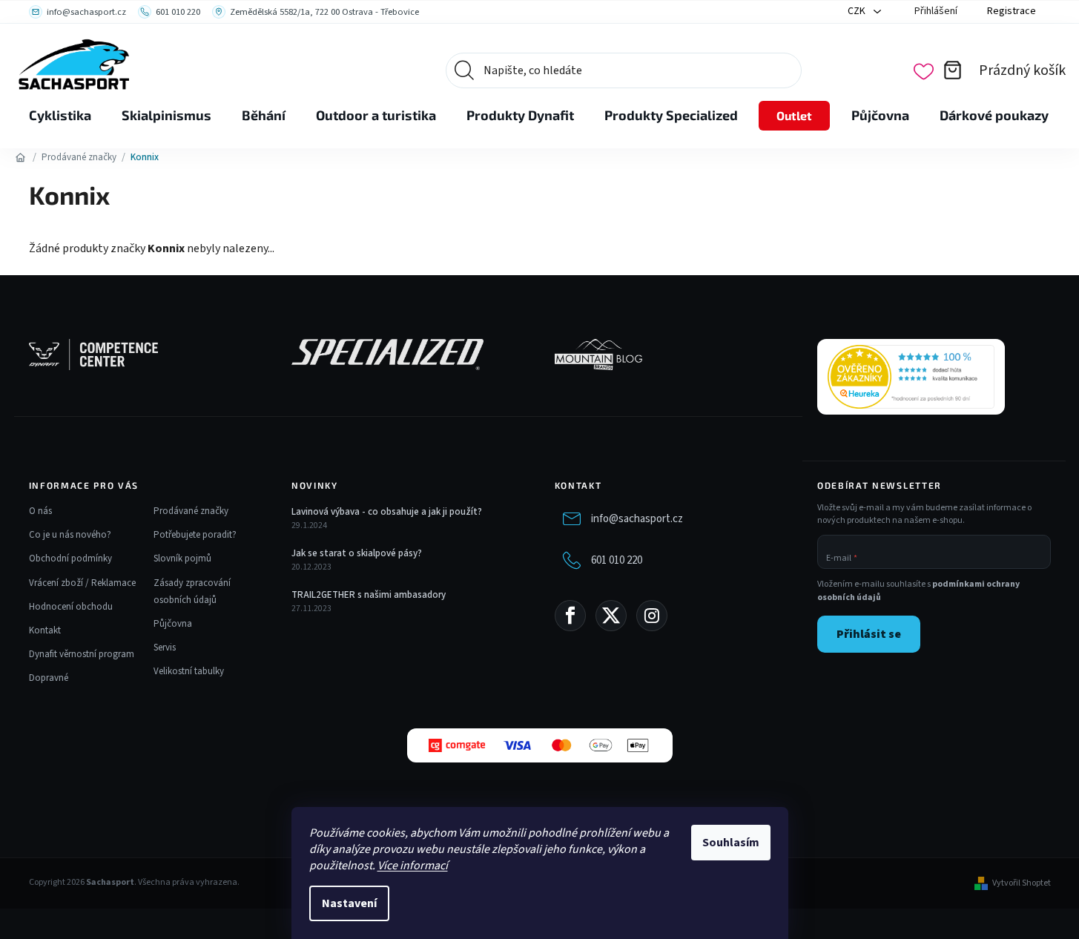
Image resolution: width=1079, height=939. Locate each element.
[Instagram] (651, 615)
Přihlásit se (869, 634)
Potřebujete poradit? (195, 534)
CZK (858, 11)
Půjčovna (173, 623)
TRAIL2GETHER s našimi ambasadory (368, 595)
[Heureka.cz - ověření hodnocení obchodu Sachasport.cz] (911, 377)
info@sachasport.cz (637, 519)
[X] (611, 615)
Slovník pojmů (182, 558)
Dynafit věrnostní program (81, 654)
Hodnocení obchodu (71, 606)
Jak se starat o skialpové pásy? (356, 553)
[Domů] (20, 157)
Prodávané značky (191, 511)
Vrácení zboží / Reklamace (82, 583)
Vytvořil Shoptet (1021, 883)
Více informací (412, 865)
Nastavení (349, 903)
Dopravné (48, 678)
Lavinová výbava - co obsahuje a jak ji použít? (386, 511)
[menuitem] (60, 116)
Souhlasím (730, 842)
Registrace (1011, 11)
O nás (40, 511)
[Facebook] (570, 615)
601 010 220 (616, 560)
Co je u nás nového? (70, 534)
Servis (165, 647)
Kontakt (45, 630)
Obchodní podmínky (70, 558)
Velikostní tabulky (189, 671)
